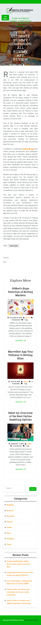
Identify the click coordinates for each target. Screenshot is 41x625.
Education (10, 516)
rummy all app (28, 149)
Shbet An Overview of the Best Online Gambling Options (20, 416)
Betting (24, 16)
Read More (19, 341)
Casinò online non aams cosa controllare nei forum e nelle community (18, 592)
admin (27, 65)
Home (14, 16)
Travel (9, 544)
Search (32, 489)
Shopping (10, 539)
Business (10, 511)
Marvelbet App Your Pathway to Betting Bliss (20, 355)
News (9, 533)
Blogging (10, 505)
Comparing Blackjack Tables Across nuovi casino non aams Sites (18, 564)
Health (9, 527)
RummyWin (14, 246)
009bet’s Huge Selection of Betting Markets (20, 292)
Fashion (10, 522)
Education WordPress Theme (20, 620)
